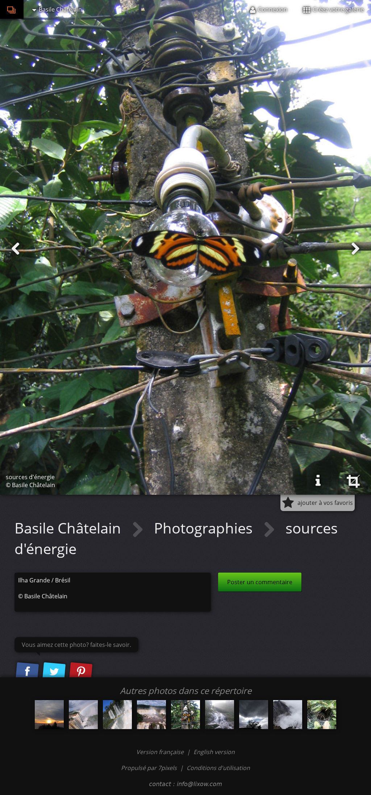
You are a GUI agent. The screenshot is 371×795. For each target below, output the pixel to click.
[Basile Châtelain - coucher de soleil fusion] (49, 714)
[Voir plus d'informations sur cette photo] (318, 480)
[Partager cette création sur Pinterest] (80, 672)
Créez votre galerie (337, 9)
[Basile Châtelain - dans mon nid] (321, 714)
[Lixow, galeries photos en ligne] (12, 9)
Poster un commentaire (259, 582)
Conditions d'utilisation (218, 768)
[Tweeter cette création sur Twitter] (54, 672)
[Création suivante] (355, 249)
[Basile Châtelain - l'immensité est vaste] (151, 714)
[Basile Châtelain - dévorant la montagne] (287, 714)
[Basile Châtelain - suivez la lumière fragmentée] (117, 714)
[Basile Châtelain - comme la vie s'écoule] (219, 714)
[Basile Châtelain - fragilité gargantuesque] (83, 714)
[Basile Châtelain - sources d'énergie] (185, 714)
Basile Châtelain (69, 528)
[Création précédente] (15, 249)
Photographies (205, 528)
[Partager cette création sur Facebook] (27, 672)
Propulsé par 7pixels (149, 768)
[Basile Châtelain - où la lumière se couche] (253, 714)
